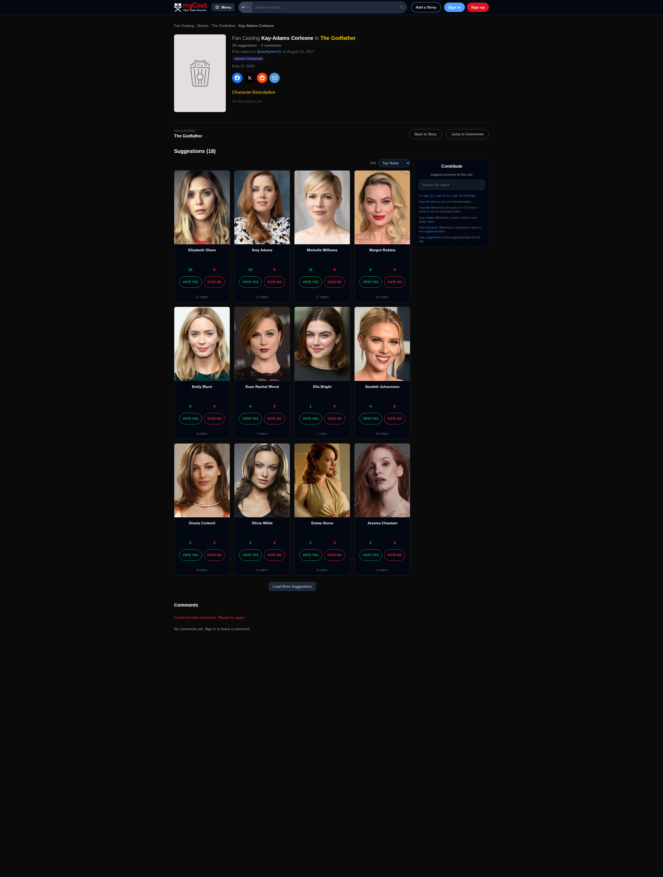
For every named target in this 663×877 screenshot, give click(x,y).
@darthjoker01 (269, 51)
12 (250, 270)
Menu (226, 7)
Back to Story (425, 134)
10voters (382, 297)
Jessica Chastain (382, 523)
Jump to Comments (467, 134)
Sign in (454, 7)
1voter (322, 434)
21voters (202, 297)
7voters (262, 434)
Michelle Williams (322, 250)
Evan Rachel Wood (262, 387)
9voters (201, 434)
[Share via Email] (274, 78)
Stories (202, 26)
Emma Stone (322, 523)
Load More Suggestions (292, 586)
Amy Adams (262, 250)
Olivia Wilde (262, 523)
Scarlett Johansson (382, 387)
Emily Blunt (202, 387)
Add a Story (426, 7)
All (243, 7)
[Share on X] (249, 78)
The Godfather (224, 26)
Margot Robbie (382, 250)
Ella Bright (322, 387)
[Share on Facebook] (237, 78)
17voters (262, 297)
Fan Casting (184, 26)
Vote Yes (190, 282)
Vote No (214, 282)
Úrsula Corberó (202, 523)
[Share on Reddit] (262, 78)
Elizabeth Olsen (202, 250)
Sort (373, 163)
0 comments (271, 45)
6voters (201, 570)
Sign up (478, 7)
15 (190, 270)
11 (311, 270)
